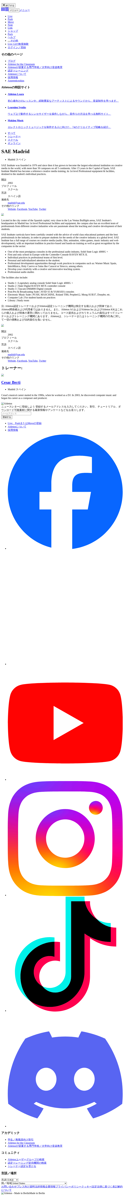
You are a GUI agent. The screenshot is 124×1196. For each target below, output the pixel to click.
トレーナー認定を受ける (22, 1166)
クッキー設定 (89, 1186)
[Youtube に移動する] (65, 779)
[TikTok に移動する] (65, 1010)
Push (10, 19)
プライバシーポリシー (68, 1186)
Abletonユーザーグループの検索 (26, 1159)
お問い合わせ (9, 1186)
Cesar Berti (11, 382)
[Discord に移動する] (65, 1126)
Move (11, 22)
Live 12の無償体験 (18, 44)
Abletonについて (17, 74)
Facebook (22, 209)
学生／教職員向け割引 (21, 1139)
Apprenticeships (16, 80)
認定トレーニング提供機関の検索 (27, 1162)
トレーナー (14, 136)
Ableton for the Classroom (21, 64)
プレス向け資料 (26, 1186)
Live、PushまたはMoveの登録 (24, 423)
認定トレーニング (18, 70)
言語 (3, 1179)
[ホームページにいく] (5, 10)
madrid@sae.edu (16, 202)
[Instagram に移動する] (65, 895)
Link (10, 27)
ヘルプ (12, 37)
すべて (12, 133)
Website (12, 209)
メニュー (14, 10)
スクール (13, 139)
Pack (10, 34)
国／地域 (6, 1183)
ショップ (13, 31)
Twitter (42, 209)
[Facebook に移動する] (65, 548)
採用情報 (13, 77)
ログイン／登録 (17, 47)
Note (10, 25)
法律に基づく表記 (107, 1186)
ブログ (12, 61)
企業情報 (50, 1186)
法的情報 (40, 1186)
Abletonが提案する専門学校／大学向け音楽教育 (35, 67)
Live (10, 16)
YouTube (33, 209)
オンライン (14, 143)
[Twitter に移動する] (65, 664)
